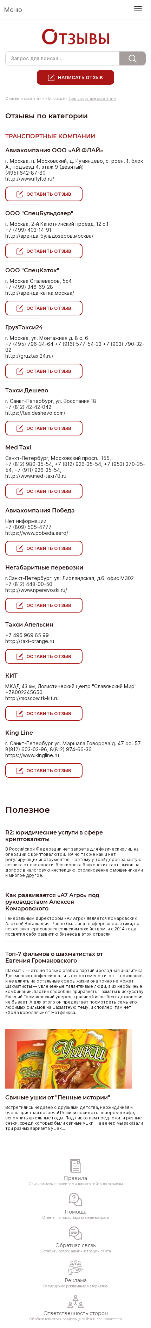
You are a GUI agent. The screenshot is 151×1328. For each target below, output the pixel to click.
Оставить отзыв (48, 194)
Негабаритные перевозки (44, 567)
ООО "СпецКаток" (32, 270)
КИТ (11, 675)
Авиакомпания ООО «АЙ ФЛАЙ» (54, 150)
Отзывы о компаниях (24, 98)
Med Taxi (18, 447)
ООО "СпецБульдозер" (39, 213)
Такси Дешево (26, 390)
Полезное (27, 810)
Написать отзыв (80, 77)
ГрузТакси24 (24, 327)
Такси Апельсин (29, 624)
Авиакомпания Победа (40, 510)
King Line (19, 732)
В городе (56, 98)
